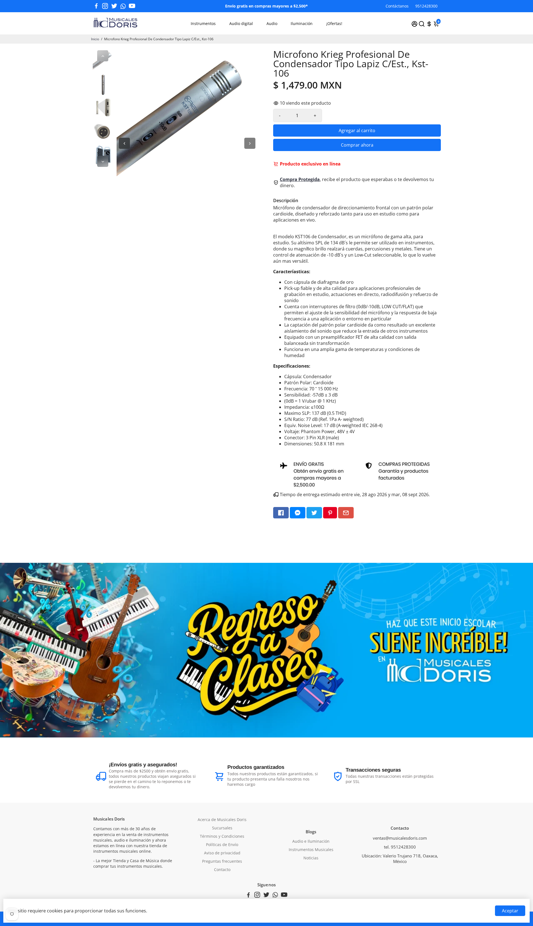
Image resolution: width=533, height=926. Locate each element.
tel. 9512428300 (400, 847)
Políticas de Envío (222, 844)
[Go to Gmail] (346, 512)
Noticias (310, 857)
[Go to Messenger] (297, 512)
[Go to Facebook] (96, 6)
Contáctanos (397, 6)
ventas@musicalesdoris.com (400, 838)
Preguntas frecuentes (222, 861)
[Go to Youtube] (132, 6)
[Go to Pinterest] (330, 512)
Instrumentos (203, 23)
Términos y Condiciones (222, 836)
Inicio (95, 39)
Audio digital (241, 23)
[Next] (102, 161)
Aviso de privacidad (222, 852)
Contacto (222, 869)
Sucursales (222, 827)
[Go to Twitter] (114, 6)
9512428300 (426, 6)
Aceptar (510, 911)
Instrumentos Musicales (311, 849)
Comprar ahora (357, 145)
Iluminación (302, 23)
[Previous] (102, 55)
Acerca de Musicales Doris (222, 819)
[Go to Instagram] (105, 6)
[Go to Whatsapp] (123, 6)
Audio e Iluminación (311, 841)
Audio (271, 23)
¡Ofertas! (334, 23)
